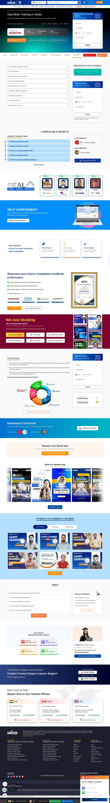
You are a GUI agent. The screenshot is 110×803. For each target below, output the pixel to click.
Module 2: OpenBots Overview (19, 146)
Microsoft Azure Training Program (14, 747)
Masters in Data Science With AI (49, 754)
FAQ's (75, 754)
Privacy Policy (85, 119)
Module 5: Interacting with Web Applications (23, 159)
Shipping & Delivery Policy (96, 761)
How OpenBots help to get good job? (20, 597)
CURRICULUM (13, 55)
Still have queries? (38, 615)
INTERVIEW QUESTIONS (58, 40)
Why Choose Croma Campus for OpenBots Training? (25, 593)
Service (92, 744)
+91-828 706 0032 (82, 403)
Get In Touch (14, 308)
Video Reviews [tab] (40, 527)
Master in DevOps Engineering (49, 746)
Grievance (76, 761)
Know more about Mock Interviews (39, 412)
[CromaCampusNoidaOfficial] (8, 776)
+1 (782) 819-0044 (47, 715)
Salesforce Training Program (13, 749)
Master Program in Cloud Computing (50, 744)
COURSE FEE (44, 55)
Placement (93, 746)
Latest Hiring (36, 340)
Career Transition (17, 334)
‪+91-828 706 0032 (82, 398)
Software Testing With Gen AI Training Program (17, 759)
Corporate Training (95, 751)
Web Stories (76, 753)
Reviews (75, 747)
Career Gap (37, 334)
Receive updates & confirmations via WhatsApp (93, 795)
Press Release (77, 759)
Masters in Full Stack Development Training (52, 756)
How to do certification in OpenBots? (20, 601)
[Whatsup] (4, 790)
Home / (9, 10)
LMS (100, 2)
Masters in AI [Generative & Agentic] (50, 749)
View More (54, 573)
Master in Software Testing (48, 747)
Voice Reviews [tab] (70, 527)
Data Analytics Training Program (14, 753)
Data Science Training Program (13, 751)
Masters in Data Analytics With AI (50, 753)
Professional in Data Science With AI (50, 759)
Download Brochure (95, 758)
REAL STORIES (24, 55)
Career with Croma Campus (97, 747)
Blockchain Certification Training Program (15, 756)
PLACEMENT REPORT (16, 40)
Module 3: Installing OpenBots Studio (21, 150)
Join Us (92, 756)
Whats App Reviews (57, 340)
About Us (75, 744)
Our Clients (93, 749)
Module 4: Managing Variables (19, 155)
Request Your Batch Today (55, 453)
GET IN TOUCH (88, 610)
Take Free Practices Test (17, 220)
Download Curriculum (89, 160)
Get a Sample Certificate (32, 308)
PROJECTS (34, 55)
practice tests (89, 55)
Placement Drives (16, 340)
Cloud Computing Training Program (14, 744)
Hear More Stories (55, 507)
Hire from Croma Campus (96, 754)
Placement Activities (57, 334)
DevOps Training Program (12, 746)
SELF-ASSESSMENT (56, 55)
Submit (87, 45)
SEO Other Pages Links (14, 786)
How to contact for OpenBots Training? (21, 610)
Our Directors (76, 746)
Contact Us (76, 749)
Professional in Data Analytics (49, 758)
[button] (85, 78)
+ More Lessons (39, 164)
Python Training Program (12, 758)
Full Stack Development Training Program (16, 754)
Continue (94, 799)
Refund (92, 759)
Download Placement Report (88, 656)
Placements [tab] (55, 527)
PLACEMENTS (76, 55)
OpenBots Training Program (34, 10)
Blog (74, 751)
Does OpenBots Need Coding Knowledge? (22, 606)
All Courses (91, 2)
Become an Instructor (95, 753)
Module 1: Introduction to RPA (19, 141)
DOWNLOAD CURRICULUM (37, 40)
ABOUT (5, 55)
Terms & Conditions (78, 756)
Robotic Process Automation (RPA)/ (19, 10)
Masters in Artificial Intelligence (49, 751)
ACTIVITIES (67, 55)
